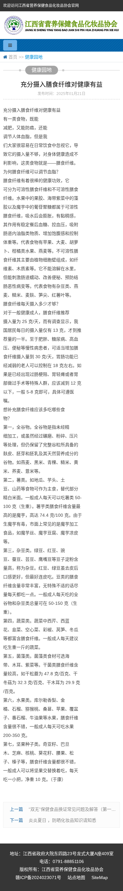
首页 (13, 56)
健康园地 (34, 56)
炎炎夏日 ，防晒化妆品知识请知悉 (62, 820)
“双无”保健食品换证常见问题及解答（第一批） (74, 809)
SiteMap (99, 877)
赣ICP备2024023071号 (38, 877)
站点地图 (76, 877)
